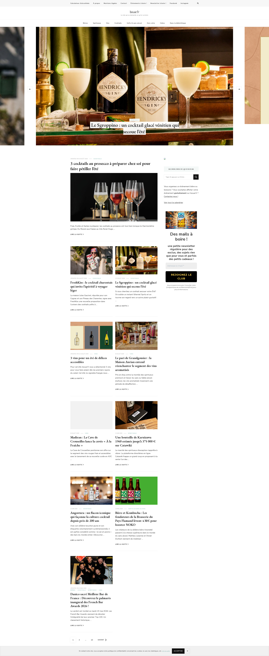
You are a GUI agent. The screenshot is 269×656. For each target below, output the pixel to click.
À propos (96, 3)
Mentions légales (110, 3)
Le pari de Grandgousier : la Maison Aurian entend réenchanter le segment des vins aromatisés (135, 103)
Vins (107, 23)
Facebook (173, 3)
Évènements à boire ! (139, 3)
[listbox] (134, 89)
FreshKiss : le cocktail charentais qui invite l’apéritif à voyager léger (91, 286)
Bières (85, 23)
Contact (124, 3)
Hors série (151, 23)
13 (93, 640)
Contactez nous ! (171, 196)
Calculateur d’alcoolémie (79, 3)
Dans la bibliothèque (178, 23)
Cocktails (118, 23)
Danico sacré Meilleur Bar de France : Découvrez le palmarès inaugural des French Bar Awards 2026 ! (90, 600)
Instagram (184, 3)
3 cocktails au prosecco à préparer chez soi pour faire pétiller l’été (110, 166)
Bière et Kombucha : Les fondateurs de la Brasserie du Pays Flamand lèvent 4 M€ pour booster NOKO (136, 519)
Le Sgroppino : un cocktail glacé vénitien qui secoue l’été (136, 284)
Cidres (162, 23)
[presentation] (30, 89)
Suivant (101, 640)
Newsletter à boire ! (158, 3)
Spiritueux (97, 23)
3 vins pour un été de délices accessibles (88, 360)
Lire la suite (166, 651)
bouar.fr (134, 12)
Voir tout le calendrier (173, 202)
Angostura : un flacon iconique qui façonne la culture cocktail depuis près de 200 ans (90, 517)
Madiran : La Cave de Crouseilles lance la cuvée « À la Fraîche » (90, 441)
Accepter (178, 651)
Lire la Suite (76, 234)
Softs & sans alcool (134, 23)
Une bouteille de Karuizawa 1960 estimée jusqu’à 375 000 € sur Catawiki (135, 441)
